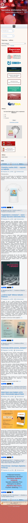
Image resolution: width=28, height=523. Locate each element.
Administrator (21, 171)
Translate (12, 45)
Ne (5, 116)
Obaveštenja (15, 495)
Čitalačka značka (16, 210)
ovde (21, 317)
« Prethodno (4, 163)
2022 (10, 210)
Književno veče (10, 388)
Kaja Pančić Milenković (10, 461)
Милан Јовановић (16, 506)
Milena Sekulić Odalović (6, 462)
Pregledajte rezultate (14, 122)
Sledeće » (21, 163)
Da (5, 114)
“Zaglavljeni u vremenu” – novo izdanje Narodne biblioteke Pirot (13, 216)
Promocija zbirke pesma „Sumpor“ (14, 348)
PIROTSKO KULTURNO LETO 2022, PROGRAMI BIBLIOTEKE (12, 393)
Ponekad (7, 118)
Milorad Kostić (16, 462)
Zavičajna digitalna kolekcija (7, 496)
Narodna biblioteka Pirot (14, 10)
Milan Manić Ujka (18, 388)
